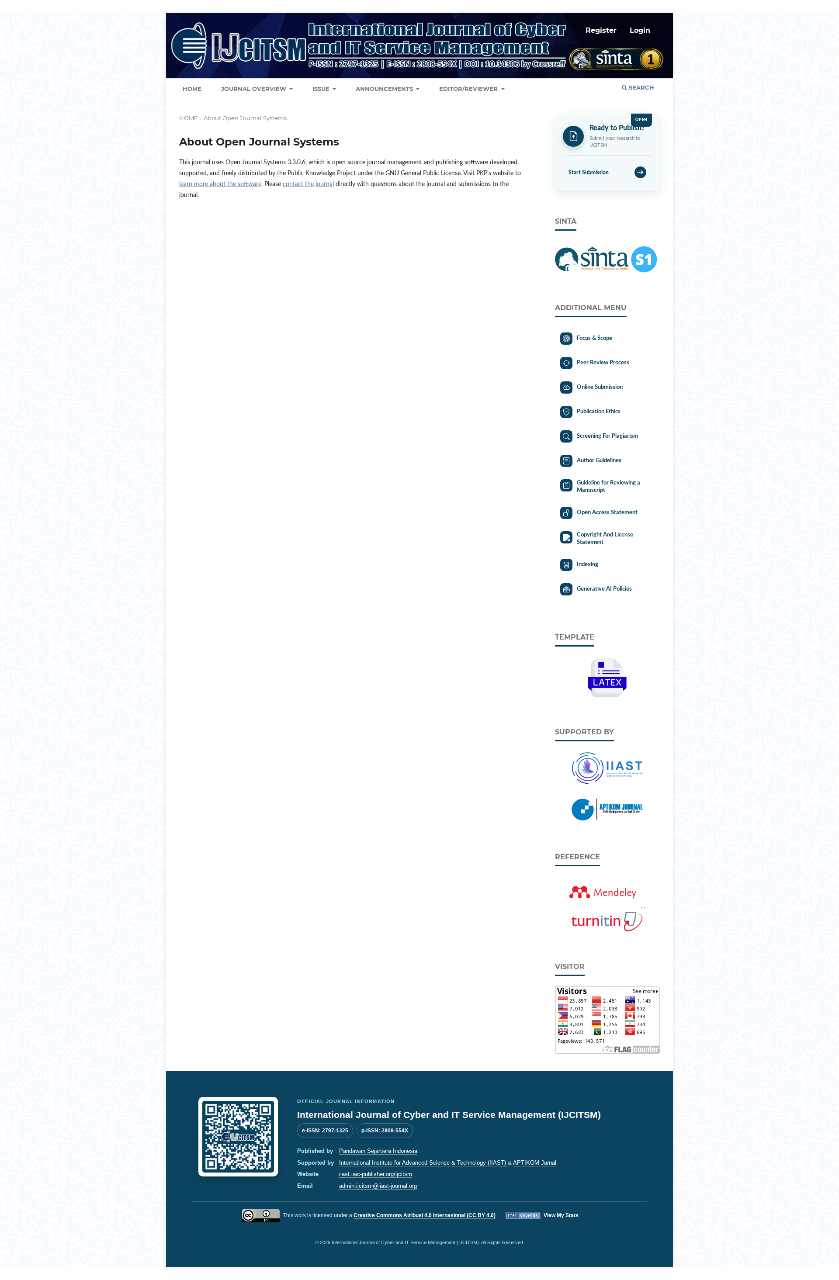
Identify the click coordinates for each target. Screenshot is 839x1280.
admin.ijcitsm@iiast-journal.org (378, 1186)
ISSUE (321, 88)
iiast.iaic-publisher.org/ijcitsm (375, 1174)
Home (188, 117)
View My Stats (561, 1215)
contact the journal (308, 184)
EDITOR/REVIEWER (469, 88)
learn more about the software (220, 184)
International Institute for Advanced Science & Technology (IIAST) (423, 1162)
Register (601, 30)
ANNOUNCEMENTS (385, 88)
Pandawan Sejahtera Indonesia (378, 1151)
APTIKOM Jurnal (534, 1162)
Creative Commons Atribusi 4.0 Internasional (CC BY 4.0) (425, 1215)
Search (640, 87)
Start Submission (606, 172)
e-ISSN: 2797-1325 (325, 1131)
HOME (192, 88)
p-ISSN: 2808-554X (384, 1131)
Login (640, 30)
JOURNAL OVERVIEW (254, 88)
